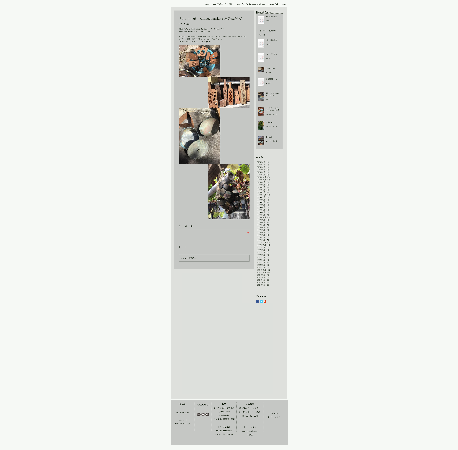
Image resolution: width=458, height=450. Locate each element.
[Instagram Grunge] (207, 414)
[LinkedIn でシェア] (191, 226)
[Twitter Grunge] (203, 414)
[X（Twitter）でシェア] (186, 226)
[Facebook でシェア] (180, 226)
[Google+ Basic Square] (265, 301)
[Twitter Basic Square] (261, 301)
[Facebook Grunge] (199, 414)
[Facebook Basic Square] (257, 301)
